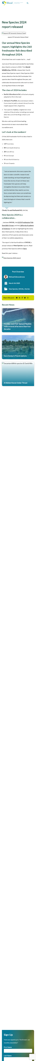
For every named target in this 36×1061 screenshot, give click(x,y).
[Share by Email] (16, 298)
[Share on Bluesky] (25, 298)
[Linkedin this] (19, 298)
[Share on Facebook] (22, 298)
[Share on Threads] (27, 298)
